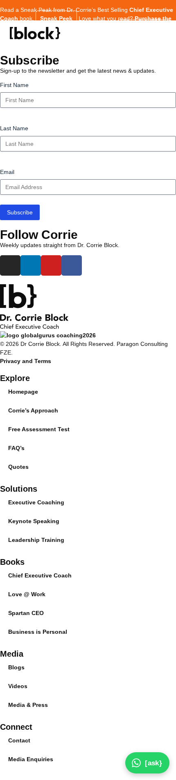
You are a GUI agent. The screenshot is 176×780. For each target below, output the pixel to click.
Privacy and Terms (25, 361)
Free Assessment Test (39, 429)
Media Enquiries (30, 759)
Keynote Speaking (33, 521)
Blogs (16, 667)
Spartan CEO (26, 613)
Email (7, 172)
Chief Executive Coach (40, 575)
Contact (19, 740)
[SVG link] (35, 33)
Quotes (18, 467)
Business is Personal (37, 631)
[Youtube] (51, 265)
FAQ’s (16, 448)
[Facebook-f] (71, 265)
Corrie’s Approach (33, 410)
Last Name (14, 128)
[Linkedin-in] (30, 265)
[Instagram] (10, 265)
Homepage (23, 391)
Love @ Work (26, 594)
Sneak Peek (56, 18)
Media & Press (28, 705)
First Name (14, 85)
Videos (17, 686)
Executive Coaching (36, 502)
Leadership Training (36, 540)
